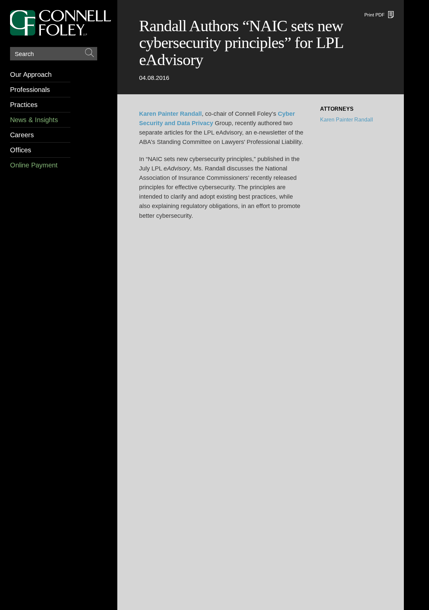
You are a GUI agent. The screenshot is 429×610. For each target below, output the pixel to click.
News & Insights (34, 119)
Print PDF (374, 14)
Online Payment (34, 165)
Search (24, 54)
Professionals (30, 89)
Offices (20, 150)
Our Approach (31, 74)
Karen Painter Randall (346, 119)
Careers (22, 135)
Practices (24, 104)
